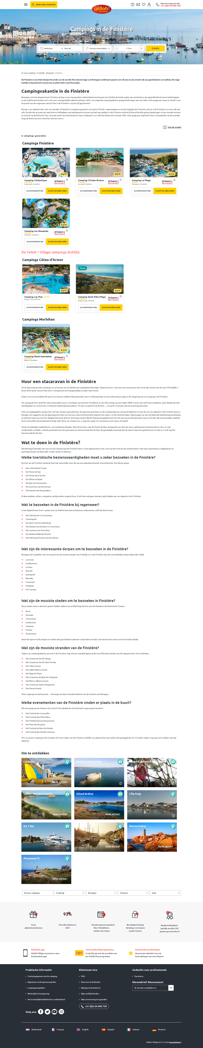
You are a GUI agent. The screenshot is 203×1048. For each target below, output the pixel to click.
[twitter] (47, 1011)
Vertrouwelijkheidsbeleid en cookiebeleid (46, 999)
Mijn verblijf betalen (90, 994)
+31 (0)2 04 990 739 (95, 1006)
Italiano (135, 1029)
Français (60, 1029)
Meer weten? (60, 782)
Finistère (124, 893)
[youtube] (54, 1011)
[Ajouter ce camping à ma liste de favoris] (66, 152)
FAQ (83, 976)
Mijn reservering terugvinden (94, 999)
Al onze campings (32, 893)
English (85, 1029)
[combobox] (98, 48)
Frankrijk (60, 893)
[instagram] (61, 1011)
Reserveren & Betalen (90, 982)
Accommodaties (34, 191)
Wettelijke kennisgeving (38, 994)
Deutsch (161, 1029)
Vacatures (138, 976)
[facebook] (40, 1011)
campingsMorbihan (38, 319)
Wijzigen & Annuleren (90, 988)
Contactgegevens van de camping (42, 976)
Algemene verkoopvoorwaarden (42, 982)
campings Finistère (38, 143)
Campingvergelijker (36, 988)
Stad (154, 893)
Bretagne (92, 893)
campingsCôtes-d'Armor (42, 260)
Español (110, 1029)
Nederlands (36, 1029)
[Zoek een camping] (43, 4)
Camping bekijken (57, 191)
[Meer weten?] (46, 772)
